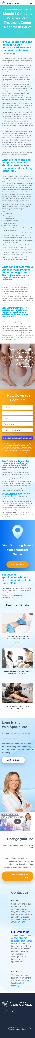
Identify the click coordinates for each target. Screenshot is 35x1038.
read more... (17, 642)
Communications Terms (11, 447)
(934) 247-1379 (18, 922)
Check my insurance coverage (17, 438)
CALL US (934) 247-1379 (19, 876)
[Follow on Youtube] (12, 1017)
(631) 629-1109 (10, 1009)
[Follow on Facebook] (3, 1017)
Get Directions (17, 564)
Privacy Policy (25, 447)
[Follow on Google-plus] (7, 1017)
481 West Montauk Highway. (21, 983)
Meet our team (13, 760)
